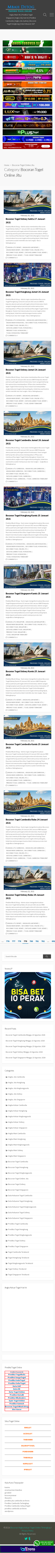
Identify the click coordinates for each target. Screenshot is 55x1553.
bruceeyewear (10, 1495)
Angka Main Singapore (14, 624)
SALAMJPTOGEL (28, 1445)
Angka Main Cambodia (14, 471)
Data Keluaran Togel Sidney (36, 252)
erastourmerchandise (13, 1490)
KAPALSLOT (28, 1463)
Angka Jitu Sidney (14, 247)
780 (31, 941)
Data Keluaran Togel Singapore (18, 629)
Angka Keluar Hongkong (36, 320)
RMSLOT (27, 1427)
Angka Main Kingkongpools (19, 1144)
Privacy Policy (27, 1530)
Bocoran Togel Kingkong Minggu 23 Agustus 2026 (25, 1040)
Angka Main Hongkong (15, 323)
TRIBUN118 (28, 1457)
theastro (8, 1498)
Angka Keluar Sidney (30, 247)
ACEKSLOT (27, 1433)
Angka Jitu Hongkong (16, 320)
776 (7, 941)
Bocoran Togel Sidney (14, 252)
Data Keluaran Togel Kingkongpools (22, 1207)
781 (37, 941)
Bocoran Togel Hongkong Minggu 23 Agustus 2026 (25, 1046)
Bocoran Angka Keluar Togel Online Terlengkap (30, 1527)
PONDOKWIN (28, 1451)
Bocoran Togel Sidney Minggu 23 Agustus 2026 (24, 1052)
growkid (8, 1492)
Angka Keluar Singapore (35, 622)
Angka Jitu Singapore (16, 622)
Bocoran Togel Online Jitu (32, 250)
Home (6, 165)
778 (19, 941)
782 (43, 941)
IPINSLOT (28, 1469)
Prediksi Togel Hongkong (16, 330)
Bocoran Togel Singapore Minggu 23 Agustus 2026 (25, 1057)
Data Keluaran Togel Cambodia (18, 476)
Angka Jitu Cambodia (16, 469)
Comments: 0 (12, 258)
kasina (7, 1487)
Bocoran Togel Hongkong (36, 323)
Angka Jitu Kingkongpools (18, 1088)
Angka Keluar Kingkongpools (19, 1116)
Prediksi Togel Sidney (14, 255)
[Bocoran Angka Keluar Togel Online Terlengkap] (21, 8)
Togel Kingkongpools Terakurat (20, 1263)
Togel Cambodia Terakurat (37, 479)
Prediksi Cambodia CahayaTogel (17, 1506)
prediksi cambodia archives (16, 1508)
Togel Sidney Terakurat (33, 255)
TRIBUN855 (28, 1439)
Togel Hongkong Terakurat (17, 333)
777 (13, 941)
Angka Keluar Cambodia (35, 469)
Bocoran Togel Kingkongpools (20, 1173)
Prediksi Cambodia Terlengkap (17, 1503)
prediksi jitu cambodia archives (17, 1500)
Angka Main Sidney (13, 250)
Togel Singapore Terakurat (17, 635)
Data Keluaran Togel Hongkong (19, 328)
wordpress (9, 1511)
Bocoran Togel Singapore (16, 627)
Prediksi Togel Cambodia (15, 479)
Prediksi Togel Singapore (15, 632)
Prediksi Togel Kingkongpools (20, 1235)
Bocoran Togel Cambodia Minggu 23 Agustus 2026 (25, 1035)
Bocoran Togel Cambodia (35, 471)
